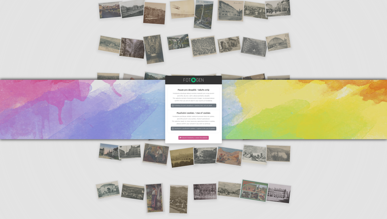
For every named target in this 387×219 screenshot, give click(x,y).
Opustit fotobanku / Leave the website (194, 138)
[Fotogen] (193, 80)
